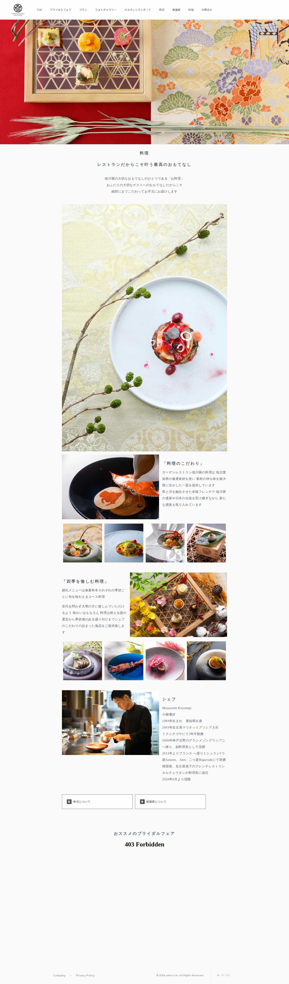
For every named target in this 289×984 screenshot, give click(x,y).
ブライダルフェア (60, 10)
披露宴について (156, 801)
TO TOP (225, 975)
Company (59, 975)
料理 (191, 10)
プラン (83, 10)
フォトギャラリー (106, 10)
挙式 (161, 10)
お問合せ (207, 10)
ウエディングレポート (137, 10)
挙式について (82, 801)
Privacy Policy (85, 975)
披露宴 (176, 10)
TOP (39, 10)
